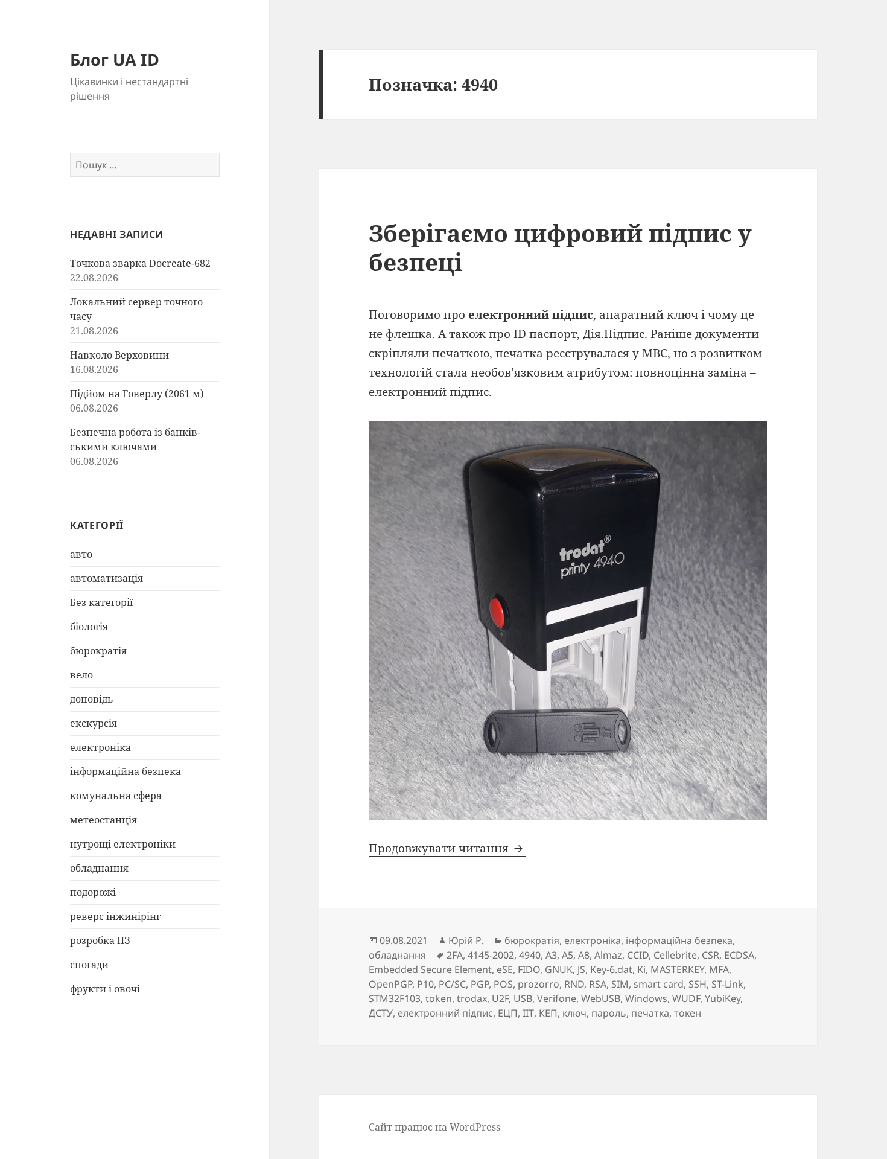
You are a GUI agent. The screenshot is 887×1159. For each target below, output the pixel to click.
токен (687, 1013)
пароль (608, 1013)
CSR (710, 955)
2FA (455, 955)
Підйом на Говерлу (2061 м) (137, 393)
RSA (597, 984)
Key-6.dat (611, 969)
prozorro (538, 984)
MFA (719, 969)
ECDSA (739, 955)
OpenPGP (390, 984)
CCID (638, 955)
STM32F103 (395, 998)
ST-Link (727, 984)
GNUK (559, 969)
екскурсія (93, 723)
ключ (574, 1013)
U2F (500, 998)
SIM (620, 984)
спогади (89, 964)
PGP (480, 984)
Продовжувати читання (447, 848)
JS (581, 969)
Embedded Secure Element (430, 969)
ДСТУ (381, 1013)
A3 (551, 955)
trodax (472, 998)
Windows (646, 998)
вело (81, 675)
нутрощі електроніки (123, 844)
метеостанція (103, 819)
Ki (641, 969)
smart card (659, 984)
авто (81, 554)
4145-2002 (491, 955)
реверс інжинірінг (115, 916)
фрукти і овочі (105, 988)
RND (574, 984)
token (438, 998)
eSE (505, 969)
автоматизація (106, 578)
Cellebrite (675, 955)
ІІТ (528, 1013)
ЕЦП (508, 1013)
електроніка (100, 747)
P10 (425, 984)
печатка (650, 1013)
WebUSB (600, 998)
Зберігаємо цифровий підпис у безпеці (560, 247)
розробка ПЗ (100, 940)
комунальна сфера (116, 795)
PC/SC (452, 984)
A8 (584, 955)
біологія (89, 626)
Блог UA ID (114, 59)
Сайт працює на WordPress (434, 1127)
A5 (567, 955)
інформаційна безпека (125, 771)
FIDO (529, 969)
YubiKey (722, 998)
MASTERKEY (677, 969)
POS (503, 984)
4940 (530, 955)
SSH (697, 984)
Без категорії (101, 602)
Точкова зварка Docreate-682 (140, 263)
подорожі (93, 892)
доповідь (91, 699)
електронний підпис (445, 1013)
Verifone (556, 998)
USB (522, 998)
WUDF (686, 998)
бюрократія (98, 650)
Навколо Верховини (119, 355)
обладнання (99, 868)
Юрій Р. (466, 940)
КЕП (548, 1013)
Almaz (608, 955)
